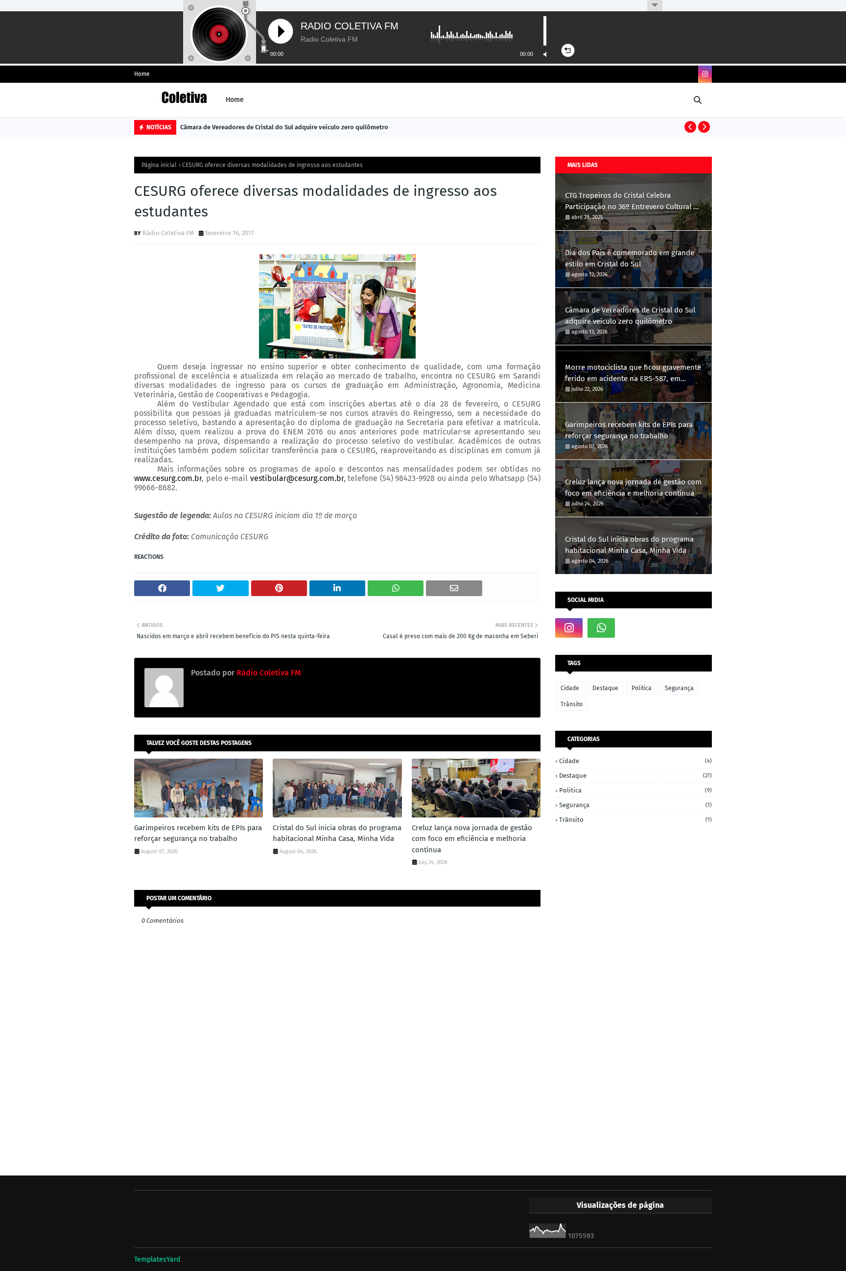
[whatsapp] (601, 628)
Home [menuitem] (235, 100)
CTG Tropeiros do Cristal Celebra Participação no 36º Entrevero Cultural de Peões (633, 201)
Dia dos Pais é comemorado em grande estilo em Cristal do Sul (629, 258)
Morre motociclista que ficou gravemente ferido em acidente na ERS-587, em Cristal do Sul (633, 373)
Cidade (570, 688)
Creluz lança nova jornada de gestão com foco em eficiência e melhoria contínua (472, 838)
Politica (642, 688)
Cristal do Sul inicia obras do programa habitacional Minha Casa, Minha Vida (337, 833)
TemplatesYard (157, 1259)
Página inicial (159, 165)
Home (142, 74)
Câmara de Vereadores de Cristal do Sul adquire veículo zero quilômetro (284, 127)
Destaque (605, 688)
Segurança (679, 688)
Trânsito (572, 704)
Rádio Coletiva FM (168, 233)
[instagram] (705, 74)
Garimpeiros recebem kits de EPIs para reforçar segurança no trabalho (198, 833)
